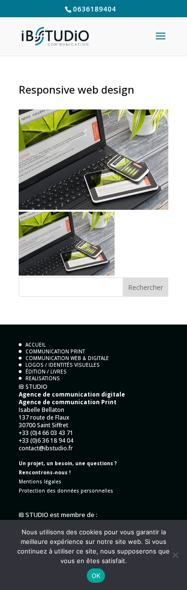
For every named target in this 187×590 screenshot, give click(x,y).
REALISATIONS (42, 378)
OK (96, 575)
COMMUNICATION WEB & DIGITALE (67, 358)
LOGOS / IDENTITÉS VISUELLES (62, 364)
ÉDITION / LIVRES (46, 371)
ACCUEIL (35, 344)
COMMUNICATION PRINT (55, 351)
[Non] (175, 555)
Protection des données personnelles (66, 490)
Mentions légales (40, 481)
